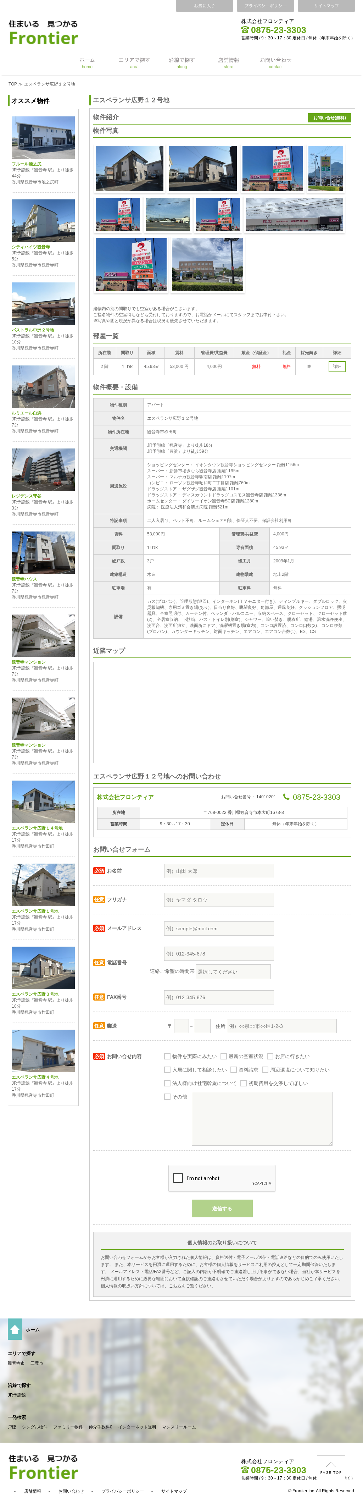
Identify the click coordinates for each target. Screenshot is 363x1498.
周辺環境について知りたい (300, 1070)
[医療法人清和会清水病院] (208, 264)
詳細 (337, 366)
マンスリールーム (179, 1427)
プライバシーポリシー (122, 1491)
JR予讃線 (17, 1395)
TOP (13, 84)
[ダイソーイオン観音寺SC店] (131, 264)
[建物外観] (129, 168)
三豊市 (36, 1363)
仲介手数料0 (100, 1427)
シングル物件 (35, 1427)
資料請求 (248, 1070)
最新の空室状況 (246, 1056)
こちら (175, 1285)
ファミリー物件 (68, 1427)
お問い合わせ (71, 1491)
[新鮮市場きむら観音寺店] (326, 168)
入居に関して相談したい (199, 1070)
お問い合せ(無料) (329, 117)
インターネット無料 (137, 1427)
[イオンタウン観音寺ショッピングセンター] (273, 168)
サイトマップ (174, 1491)
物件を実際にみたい (194, 1056)
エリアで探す (21, 1353)
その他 (179, 1097)
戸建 (12, 1427)
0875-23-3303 (278, 30)
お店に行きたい (292, 1056)
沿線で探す (19, 1385)
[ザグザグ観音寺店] (218, 214)
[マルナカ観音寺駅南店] (118, 214)
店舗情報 (32, 1491)
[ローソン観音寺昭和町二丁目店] (168, 214)
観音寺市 (16, 1363)
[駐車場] (203, 168)
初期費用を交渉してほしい (278, 1083)
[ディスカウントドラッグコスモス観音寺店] (294, 214)
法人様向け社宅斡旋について (204, 1083)
